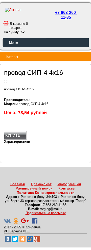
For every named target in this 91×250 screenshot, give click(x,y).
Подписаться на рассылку (46, 213)
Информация (69, 184)
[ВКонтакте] (8, 239)
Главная (17, 184)
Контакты (66, 188)
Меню (13, 43)
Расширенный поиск (34, 188)
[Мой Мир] (30, 239)
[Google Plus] (37, 239)
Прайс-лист (41, 184)
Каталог (12, 57)
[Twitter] (15, 239)
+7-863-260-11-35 (66, 14)
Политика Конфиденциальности (46, 193)
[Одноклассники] (22, 239)
